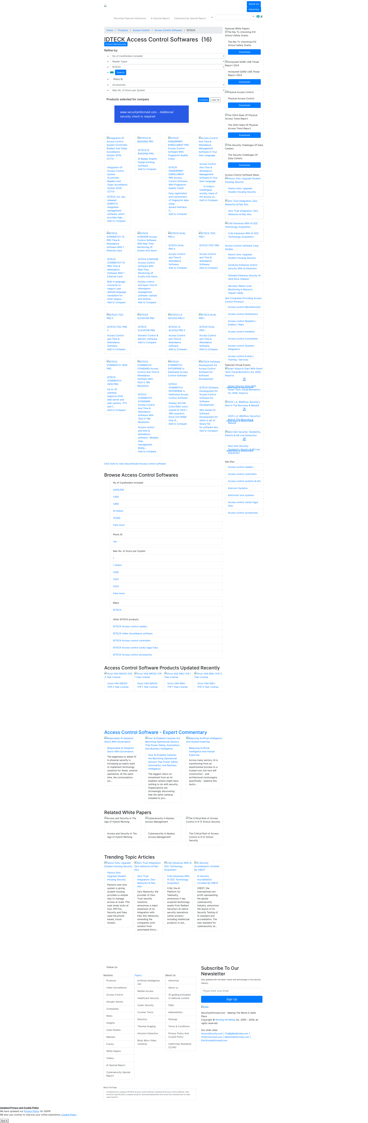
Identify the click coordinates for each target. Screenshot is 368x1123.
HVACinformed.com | (213, 1037)
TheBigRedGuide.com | (237, 1033)
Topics (138, 975)
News (109, 1015)
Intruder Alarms (114, 1001)
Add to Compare (116, 220)
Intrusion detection (147, 1033)
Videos (110, 1058)
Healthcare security (148, 998)
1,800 (116, 503)
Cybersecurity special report (190, 18)
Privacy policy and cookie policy (178, 1035)
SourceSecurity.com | (213, 1033)
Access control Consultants (243, 338)
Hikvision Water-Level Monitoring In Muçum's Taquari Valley (240, 289)
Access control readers (240, 467)
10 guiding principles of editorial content (179, 996)
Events (110, 1044)
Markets (110, 1037)
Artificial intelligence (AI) (148, 982)
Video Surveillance (116, 987)
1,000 (116, 496)
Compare (203, 100)
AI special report (160, 18)
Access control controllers (242, 474)
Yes (115, 541)
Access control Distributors (243, 314)
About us (254, 3)
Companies (112, 1008)
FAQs (171, 1005)
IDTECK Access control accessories (132, 654)
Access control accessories (243, 512)
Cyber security (145, 1005)
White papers (113, 1051)
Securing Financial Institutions (130, 18)
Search (120, 72)
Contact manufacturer (116, 44)
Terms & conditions (179, 1026)
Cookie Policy (69, 1114)
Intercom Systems (238, 488)
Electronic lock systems (241, 495)
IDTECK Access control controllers (132, 640)
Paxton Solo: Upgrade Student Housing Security (116, 876)
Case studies (113, 1029)
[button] (144, 6)
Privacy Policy (31, 1111)
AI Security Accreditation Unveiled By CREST (207, 879)
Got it (4, 1120)
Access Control (114, 994)
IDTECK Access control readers (130, 626)
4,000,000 (118, 489)
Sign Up (231, 999)
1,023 (116, 579)
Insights (110, 1022)
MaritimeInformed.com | (238, 1037)
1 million (117, 565)
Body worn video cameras (146, 1042)
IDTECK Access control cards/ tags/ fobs (135, 647)
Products (111, 980)
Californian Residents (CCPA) (179, 1045)
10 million (118, 510)
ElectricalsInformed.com (214, 1040)
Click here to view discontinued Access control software (135, 463)
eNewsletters (175, 1012)
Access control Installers (241, 331)
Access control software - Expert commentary (155, 732)
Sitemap (172, 1019)
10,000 (116, 517)
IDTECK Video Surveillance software (133, 633)
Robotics (142, 1019)
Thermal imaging (146, 1026)
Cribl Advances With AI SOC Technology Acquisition (178, 879)
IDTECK (117, 609)
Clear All (215, 100)
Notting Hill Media (225, 1019)
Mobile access (145, 991)
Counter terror (145, 1012)
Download (122, 826)
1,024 (116, 586)
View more (119, 525)
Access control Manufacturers (244, 307)
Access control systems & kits (244, 481)
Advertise (254, 9)
